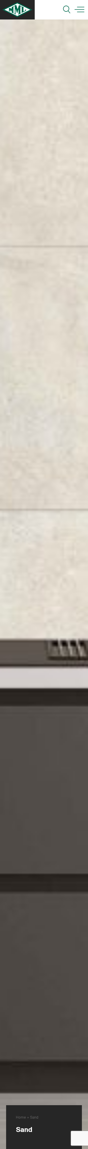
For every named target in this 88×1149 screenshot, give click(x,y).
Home (21, 1117)
